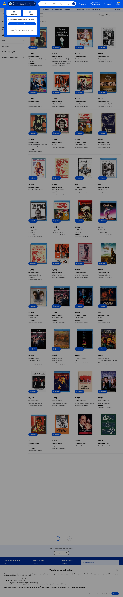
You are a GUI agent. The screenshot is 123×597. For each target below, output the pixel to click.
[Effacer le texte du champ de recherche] (69, 3)
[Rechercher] (73, 3)
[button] (95, 3)
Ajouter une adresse (22, 24)
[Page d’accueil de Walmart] (4, 3)
